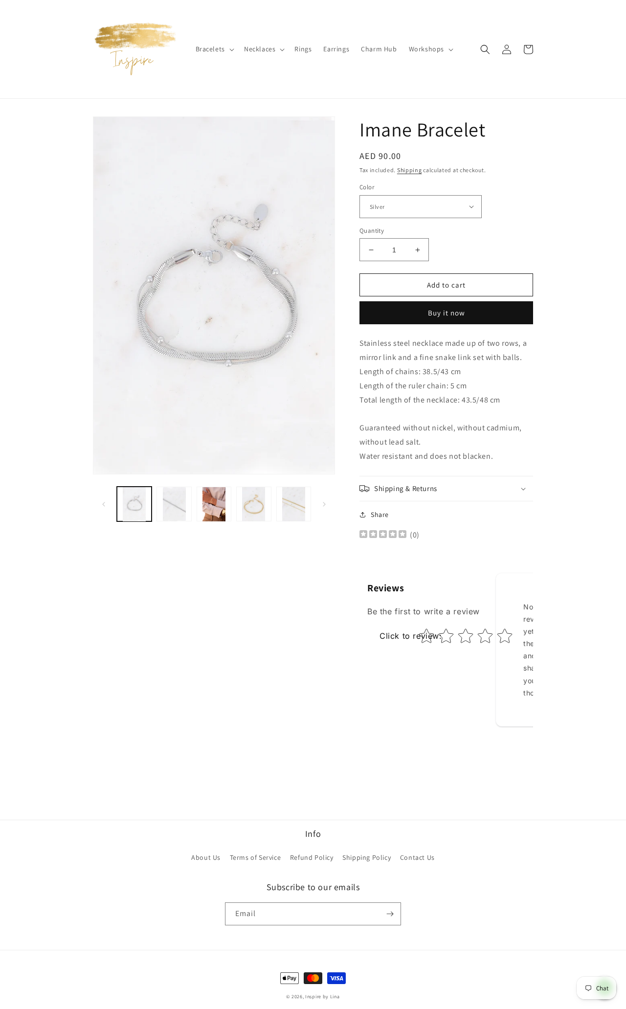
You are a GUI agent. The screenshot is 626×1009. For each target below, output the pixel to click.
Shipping (409, 170)
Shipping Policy (366, 857)
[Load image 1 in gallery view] (134, 504)
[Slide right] (324, 504)
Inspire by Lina (322, 996)
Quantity (371, 230)
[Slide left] (103, 504)
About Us (206, 857)
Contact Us (417, 857)
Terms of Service (255, 857)
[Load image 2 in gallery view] (173, 504)
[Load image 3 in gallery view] (214, 504)
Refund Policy (312, 857)
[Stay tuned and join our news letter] (390, 913)
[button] (214, 49)
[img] (382, 535)
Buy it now (446, 312)
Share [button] (380, 514)
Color (366, 187)
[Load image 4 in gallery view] (253, 504)
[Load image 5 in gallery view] (293, 504)
